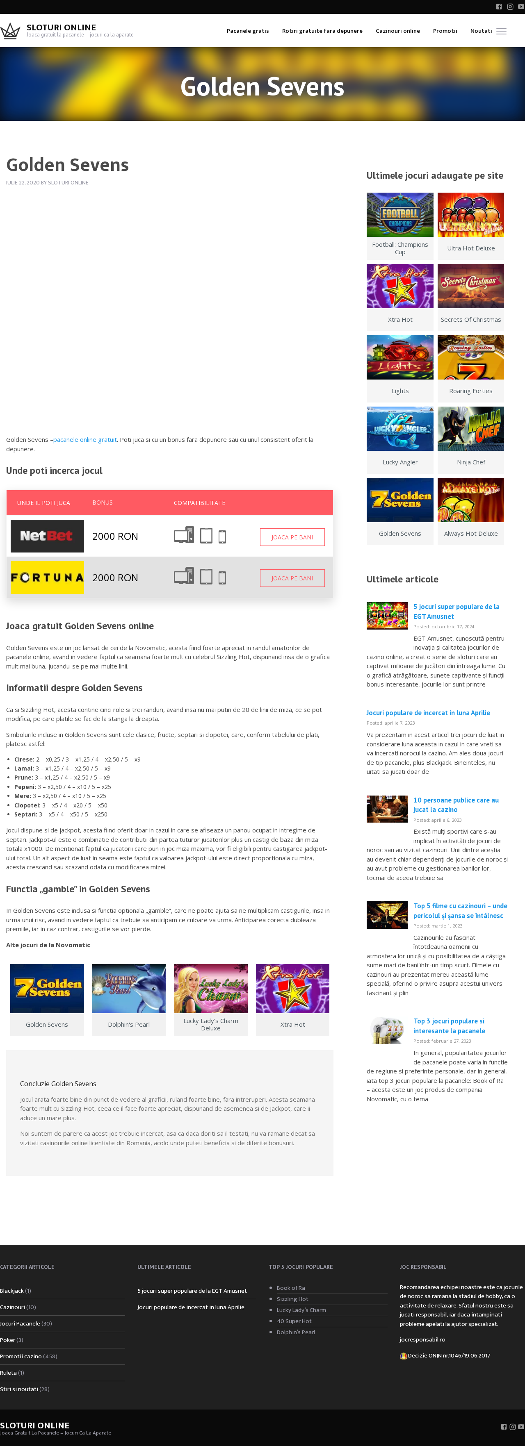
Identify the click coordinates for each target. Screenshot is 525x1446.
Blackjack (12, 1291)
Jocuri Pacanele (20, 1324)
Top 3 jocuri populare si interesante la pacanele (449, 1025)
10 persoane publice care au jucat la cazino (456, 805)
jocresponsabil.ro (422, 1340)
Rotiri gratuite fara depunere (322, 31)
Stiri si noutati (19, 1389)
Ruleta (8, 1373)
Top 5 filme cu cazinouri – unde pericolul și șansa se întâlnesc (460, 910)
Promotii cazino (21, 1356)
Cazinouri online (398, 31)
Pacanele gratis (248, 31)
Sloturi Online (61, 27)
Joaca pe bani (292, 537)
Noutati (481, 31)
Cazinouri (12, 1307)
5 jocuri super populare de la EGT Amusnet (192, 1291)
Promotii (445, 31)
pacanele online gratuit (85, 439)
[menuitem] (248, 30)
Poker (7, 1340)
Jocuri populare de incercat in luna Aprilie (428, 712)
